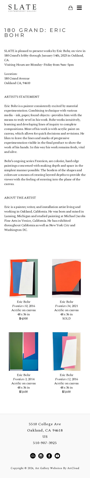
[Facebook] (49, 456)
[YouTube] (57, 456)
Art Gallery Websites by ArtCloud (57, 468)
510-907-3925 (45, 443)
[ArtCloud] (33, 456)
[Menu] (79, 8)
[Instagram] (41, 456)
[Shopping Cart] (70, 7)
